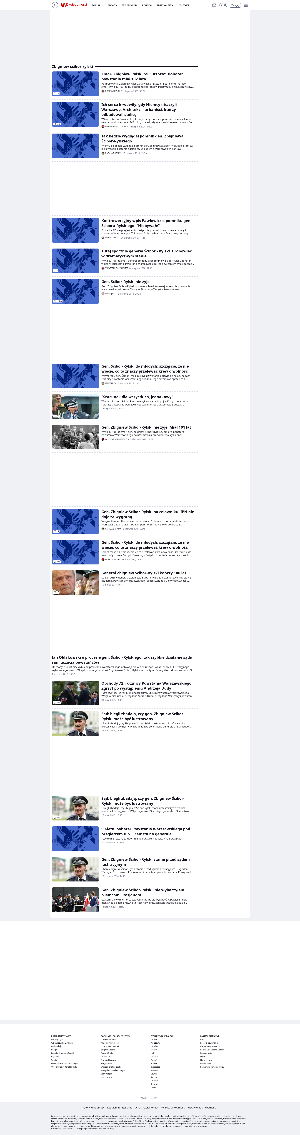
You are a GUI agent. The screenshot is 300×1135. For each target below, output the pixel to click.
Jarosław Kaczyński (109, 1039)
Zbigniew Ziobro (108, 1049)
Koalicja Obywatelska (209, 1043)
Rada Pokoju (56, 1046)
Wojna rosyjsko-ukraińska (62, 1043)
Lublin (153, 1087)
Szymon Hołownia (108, 1060)
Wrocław (154, 1046)
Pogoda (147, 5)
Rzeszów (154, 1084)
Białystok (154, 1070)
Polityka (183, 5)
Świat (111, 5)
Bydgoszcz (155, 1067)
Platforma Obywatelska (210, 1046)
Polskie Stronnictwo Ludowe (212, 1049)
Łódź (153, 1053)
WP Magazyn (56, 1039)
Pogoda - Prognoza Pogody (63, 1053)
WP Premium (129, 5)
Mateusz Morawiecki (110, 1043)
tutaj (112, 1128)
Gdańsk (154, 1063)
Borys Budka (106, 1063)
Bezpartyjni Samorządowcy (212, 1067)
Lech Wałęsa (106, 1073)
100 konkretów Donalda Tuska (64, 1067)
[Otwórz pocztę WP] (214, 5)
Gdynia (154, 1073)
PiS (201, 1039)
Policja (54, 1049)
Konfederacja (206, 1053)
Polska (96, 5)
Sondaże (55, 1060)
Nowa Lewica (206, 1060)
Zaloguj (235, 5)
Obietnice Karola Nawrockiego (64, 1063)
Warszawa (155, 1043)
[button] (223, 5)
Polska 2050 (205, 1063)
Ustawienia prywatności (201, 1107)
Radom (154, 1077)
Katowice (154, 1080)
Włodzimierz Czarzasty (111, 1067)
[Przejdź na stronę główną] (55, 7)
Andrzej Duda (107, 1053)
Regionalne (164, 5)
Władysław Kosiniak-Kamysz (113, 1070)
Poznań (154, 1060)
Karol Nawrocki (107, 1077)
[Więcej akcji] (196, 73)
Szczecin (154, 1056)
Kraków (154, 1049)
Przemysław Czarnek (110, 1046)
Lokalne (154, 1039)
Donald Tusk (106, 1056)
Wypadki (55, 1056)
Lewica (203, 1056)
